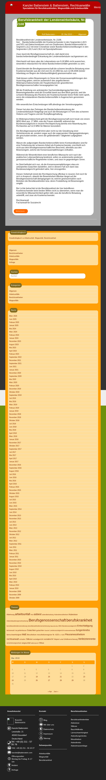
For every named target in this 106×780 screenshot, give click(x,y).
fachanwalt (10, 630)
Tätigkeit (56, 639)
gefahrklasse (21, 630)
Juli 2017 (12, 452)
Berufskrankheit (45, 760)
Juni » (56, 691)
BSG (60, 626)
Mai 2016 (12, 481)
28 (61, 680)
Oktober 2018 (14, 420)
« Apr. (50, 691)
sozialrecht (48, 639)
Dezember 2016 (15, 465)
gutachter (40, 630)
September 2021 (15, 363)
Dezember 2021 (15, 360)
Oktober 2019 (14, 392)
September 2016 (15, 468)
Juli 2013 (12, 522)
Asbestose (73, 614)
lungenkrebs (83, 630)
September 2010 (15, 566)
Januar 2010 (13, 588)
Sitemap (47, 738)
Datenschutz (49, 729)
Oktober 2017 (14, 446)
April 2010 (13, 579)
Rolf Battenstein (48, 34)
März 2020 (13, 382)
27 (49, 680)
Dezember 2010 (15, 560)
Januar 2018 (13, 439)
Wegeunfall (43, 757)
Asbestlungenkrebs (78, 736)
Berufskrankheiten (16, 253)
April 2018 (13, 433)
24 (13, 680)
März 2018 (13, 436)
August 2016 (14, 471)
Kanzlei (47, 630)
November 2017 (15, 443)
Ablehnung (10, 615)
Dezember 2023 (15, 341)
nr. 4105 (61, 635)
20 (49, 677)
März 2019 (13, 405)
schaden (22, 639)
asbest (37, 614)
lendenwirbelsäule (69, 630)
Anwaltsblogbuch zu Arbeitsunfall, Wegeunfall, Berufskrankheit (32, 238)
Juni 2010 (12, 572)
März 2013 (13, 528)
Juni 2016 (12, 477)
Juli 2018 (12, 424)
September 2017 (15, 449)
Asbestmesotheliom (61, 614)
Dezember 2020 (15, 373)
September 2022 (15, 357)
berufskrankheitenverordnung (17, 626)
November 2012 (15, 531)
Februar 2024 (14, 335)
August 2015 (14, 496)
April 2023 (13, 351)
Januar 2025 (13, 325)
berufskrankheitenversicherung (39, 626)
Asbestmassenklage (79, 746)
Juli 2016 (12, 474)
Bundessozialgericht (69, 626)
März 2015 (13, 506)
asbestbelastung (48, 615)
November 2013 (15, 519)
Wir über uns (49, 725)
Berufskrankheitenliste (80, 719)
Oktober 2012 (14, 534)
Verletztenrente (87, 638)
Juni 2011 (12, 547)
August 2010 (14, 569)
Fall (16, 630)
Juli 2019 (12, 398)
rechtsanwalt (13, 639)
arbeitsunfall (22, 614)
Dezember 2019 (15, 389)
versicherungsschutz (14, 643)
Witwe (41, 643)
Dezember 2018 (15, 414)
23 (84, 677)
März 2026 (13, 316)
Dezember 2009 (15, 591)
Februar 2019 (14, 408)
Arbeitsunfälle (14, 256)
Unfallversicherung (71, 639)
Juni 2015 (12, 503)
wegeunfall (26, 643)
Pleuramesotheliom (75, 634)
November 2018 (15, 417)
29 (72, 680)
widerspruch (35, 643)
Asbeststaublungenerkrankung (17, 621)
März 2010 (13, 582)
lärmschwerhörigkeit (14, 635)
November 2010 (15, 563)
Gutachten (31, 630)
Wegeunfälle (13, 259)
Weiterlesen (22, 211)
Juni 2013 (12, 525)
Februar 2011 (14, 553)
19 (37, 677)
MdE (24, 634)
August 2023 (14, 344)
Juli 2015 (12, 500)
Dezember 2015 (15, 490)
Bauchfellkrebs (77, 729)
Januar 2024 (13, 338)
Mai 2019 (12, 401)
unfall (61, 639)
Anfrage (12, 262)
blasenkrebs (54, 626)
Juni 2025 (12, 319)
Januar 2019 (13, 411)
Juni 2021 (12, 367)
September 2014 (15, 509)
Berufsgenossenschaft (47, 620)
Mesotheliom (31, 635)
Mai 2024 (12, 329)
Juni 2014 (12, 512)
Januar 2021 (13, 370)
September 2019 (15, 395)
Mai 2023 (12, 348)
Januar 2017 (13, 462)
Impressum (48, 734)
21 (61, 677)
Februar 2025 (14, 322)
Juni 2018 (12, 427)
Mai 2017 (12, 455)
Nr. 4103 (56, 635)
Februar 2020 (14, 386)
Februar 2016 (14, 487)
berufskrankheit (79, 620)
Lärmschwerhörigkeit (79, 733)
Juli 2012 (12, 538)
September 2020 (15, 376)
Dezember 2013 (15, 515)
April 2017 (13, 458)
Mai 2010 (12, 576)
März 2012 (13, 541)
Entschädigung (85, 625)
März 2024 (13, 332)
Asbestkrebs (76, 742)
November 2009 (15, 595)
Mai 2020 (12, 379)
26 (37, 680)
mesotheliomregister (44, 635)
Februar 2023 (14, 354)
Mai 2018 (12, 430)
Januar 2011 (13, 557)
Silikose (29, 639)
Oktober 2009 (14, 598)
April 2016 (13, 484)
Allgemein (82, 34)
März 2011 (13, 550)
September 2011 (15, 544)
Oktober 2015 (14, 493)
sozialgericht (38, 639)
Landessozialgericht (57, 630)
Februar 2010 (14, 585)
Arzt (32, 614)
